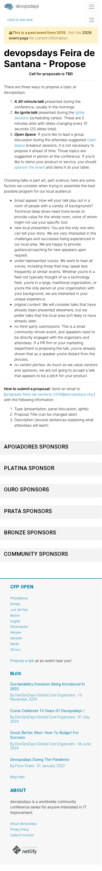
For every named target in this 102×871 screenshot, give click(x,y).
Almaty (15, 604)
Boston (15, 615)
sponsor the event (29, 167)
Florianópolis (19, 627)
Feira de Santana (20, 20)
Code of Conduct (22, 835)
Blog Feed (17, 777)
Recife (14, 644)
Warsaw (15, 632)
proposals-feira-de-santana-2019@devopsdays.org (49, 394)
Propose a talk (22, 660)
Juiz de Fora (19, 610)
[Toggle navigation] (91, 6)
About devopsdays (23, 824)
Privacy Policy (19, 829)
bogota (15, 621)
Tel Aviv (15, 650)
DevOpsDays (27, 6)
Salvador (16, 638)
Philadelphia (19, 598)
